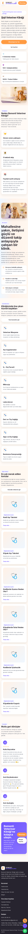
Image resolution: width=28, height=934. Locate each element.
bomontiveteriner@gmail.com (9, 920)
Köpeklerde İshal (6, 910)
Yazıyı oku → (7, 525)
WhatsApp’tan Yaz (14, 42)
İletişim (3, 895)
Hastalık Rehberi (6, 902)
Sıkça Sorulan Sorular (7, 892)
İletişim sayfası (21, 840)
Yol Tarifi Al (14, 47)
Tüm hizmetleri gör (14, 320)
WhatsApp (22, 3)
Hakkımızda (4, 886)
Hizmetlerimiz (5, 905)
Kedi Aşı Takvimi (5, 907)
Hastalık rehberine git (14, 489)
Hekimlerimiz (4, 889)
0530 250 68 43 (5, 917)
